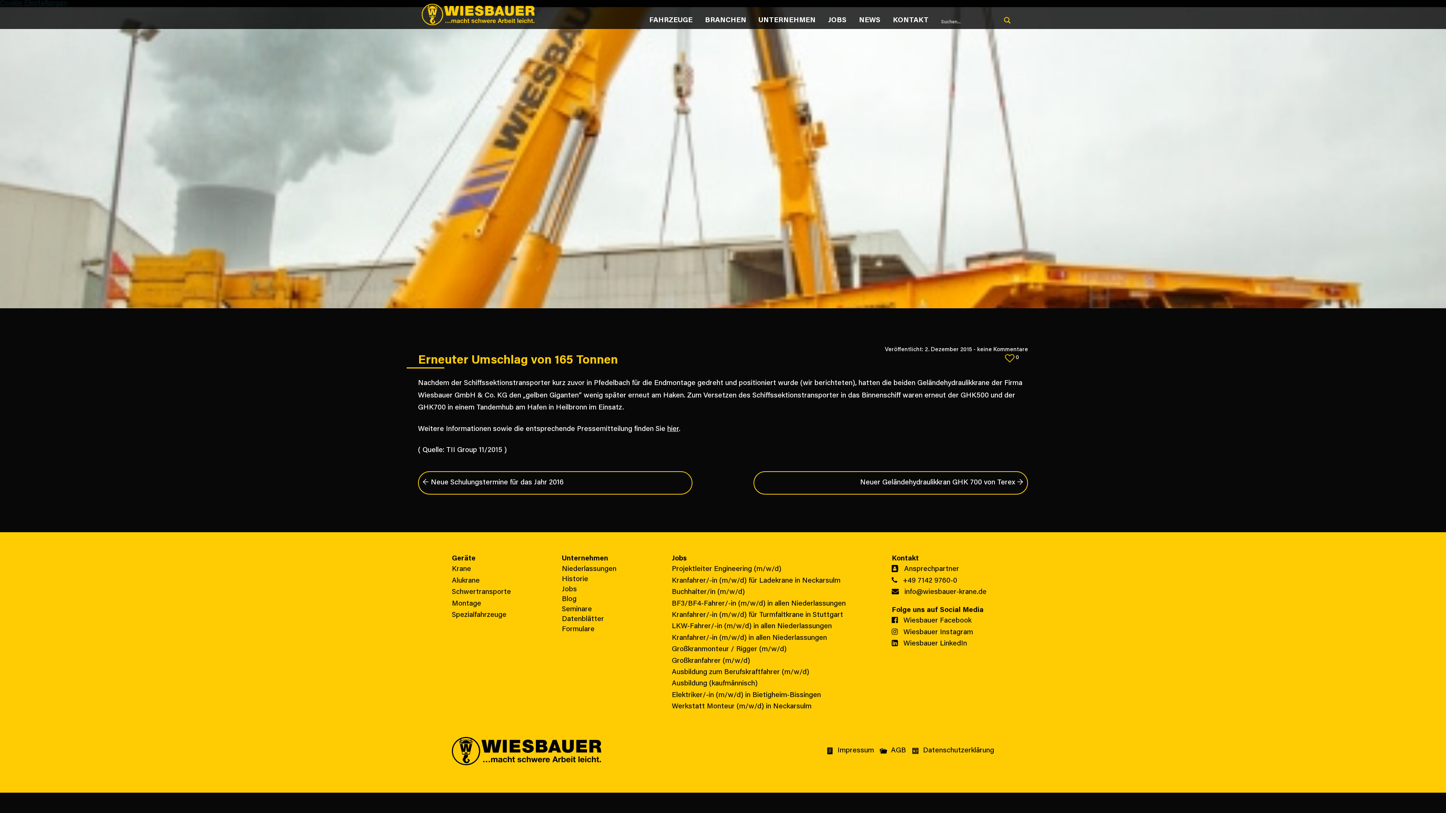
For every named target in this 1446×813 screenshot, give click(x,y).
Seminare (577, 609)
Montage (466, 603)
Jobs (569, 589)
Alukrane (466, 581)
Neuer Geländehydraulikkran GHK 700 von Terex (941, 482)
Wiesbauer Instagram (937, 632)
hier (673, 429)
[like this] (1009, 358)
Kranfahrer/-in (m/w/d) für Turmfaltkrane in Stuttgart (757, 615)
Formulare (578, 629)
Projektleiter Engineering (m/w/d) (726, 569)
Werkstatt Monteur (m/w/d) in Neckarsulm (741, 706)
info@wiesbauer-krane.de (945, 592)
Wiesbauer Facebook (936, 620)
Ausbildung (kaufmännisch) (715, 683)
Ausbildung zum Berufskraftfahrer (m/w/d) (740, 672)
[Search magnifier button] (1007, 20)
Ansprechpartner (930, 569)
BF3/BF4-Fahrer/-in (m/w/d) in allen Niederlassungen (759, 603)
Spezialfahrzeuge (479, 615)
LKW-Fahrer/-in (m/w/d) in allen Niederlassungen (752, 626)
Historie (575, 579)
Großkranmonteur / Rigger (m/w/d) (729, 649)
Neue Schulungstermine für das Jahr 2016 (493, 482)
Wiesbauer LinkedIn (934, 643)
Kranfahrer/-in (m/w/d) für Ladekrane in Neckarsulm (756, 581)
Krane (461, 569)
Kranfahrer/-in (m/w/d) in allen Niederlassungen (749, 638)
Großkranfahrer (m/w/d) (711, 661)
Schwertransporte (481, 592)
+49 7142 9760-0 (929, 581)
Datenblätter (583, 619)
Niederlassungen (589, 569)
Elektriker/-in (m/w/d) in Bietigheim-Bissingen (746, 695)
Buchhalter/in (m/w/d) (708, 592)
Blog (569, 599)
